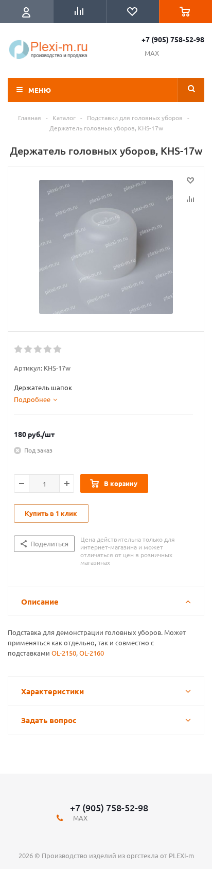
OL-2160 (91, 652)
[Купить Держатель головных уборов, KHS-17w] (106, 247)
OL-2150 (63, 652)
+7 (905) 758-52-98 (173, 39)
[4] (48, 349)
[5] (58, 349)
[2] (28, 349)
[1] (19, 349)
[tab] (35, 399)
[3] (38, 349)
